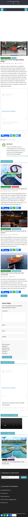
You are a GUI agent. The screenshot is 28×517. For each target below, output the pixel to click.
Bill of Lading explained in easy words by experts (13, 232)
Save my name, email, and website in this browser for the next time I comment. (6, 349)
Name (4, 325)
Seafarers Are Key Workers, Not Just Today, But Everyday (4, 296)
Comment (5, 311)
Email (3, 331)
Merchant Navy (15, 186)
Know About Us (5, 496)
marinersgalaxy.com (5, 58)
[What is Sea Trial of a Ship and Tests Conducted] (14, 261)
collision (13, 140)
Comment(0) (19, 63)
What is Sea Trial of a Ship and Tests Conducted (12, 274)
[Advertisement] (14, 26)
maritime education (16, 229)
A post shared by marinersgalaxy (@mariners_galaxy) (14, 130)
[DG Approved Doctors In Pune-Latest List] (14, 174)
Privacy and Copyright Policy (9, 499)
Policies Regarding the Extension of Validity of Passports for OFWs (24, 296)
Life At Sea (5, 459)
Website (4, 336)
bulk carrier (8, 140)
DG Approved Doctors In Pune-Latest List (14, 189)
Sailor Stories (11, 459)
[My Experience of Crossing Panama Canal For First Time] (14, 447)
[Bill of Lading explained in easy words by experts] (14, 219)
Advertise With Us (6, 490)
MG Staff (12, 63)
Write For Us (5, 502)
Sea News (14, 58)
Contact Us (5, 493)
